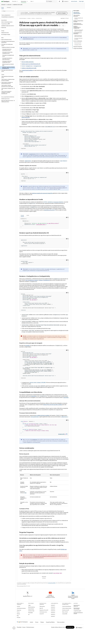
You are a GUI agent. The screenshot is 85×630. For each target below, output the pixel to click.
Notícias (18, 613)
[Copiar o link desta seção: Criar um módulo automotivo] (40, 76)
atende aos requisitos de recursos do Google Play (42, 193)
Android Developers (22, 18)
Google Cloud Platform (50, 622)
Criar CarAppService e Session (31, 280)
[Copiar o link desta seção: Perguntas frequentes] (35, 532)
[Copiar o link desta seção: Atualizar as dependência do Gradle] (44, 199)
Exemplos (9, 7)
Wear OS (41, 608)
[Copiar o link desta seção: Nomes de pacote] (30, 454)
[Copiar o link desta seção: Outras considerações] (35, 448)
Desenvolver (23, 1)
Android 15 (53, 608)
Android (18, 606)
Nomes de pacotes (26, 117)
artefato (53, 202)
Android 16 (53, 607)
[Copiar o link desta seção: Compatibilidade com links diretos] (43, 392)
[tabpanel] (44, 223)
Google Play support (77, 610)
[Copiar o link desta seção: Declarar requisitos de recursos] (37, 165)
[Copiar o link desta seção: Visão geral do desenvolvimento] (41, 55)
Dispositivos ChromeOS (44, 610)
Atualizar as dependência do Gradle (29, 68)
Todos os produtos (60, 622)
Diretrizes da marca (30, 627)
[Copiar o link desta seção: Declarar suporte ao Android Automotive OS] (50, 233)
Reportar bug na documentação (77, 608)
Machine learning (31, 607)
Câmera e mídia (31, 610)
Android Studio (74, 1)
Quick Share (65, 397)
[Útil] (66, 18)
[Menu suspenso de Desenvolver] (27, 1)
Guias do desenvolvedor (66, 608)
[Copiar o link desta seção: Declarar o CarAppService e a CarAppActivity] (51, 276)
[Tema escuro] (66, 130)
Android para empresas (21, 608)
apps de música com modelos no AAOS (57, 187)
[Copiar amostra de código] (68, 130)
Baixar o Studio (65, 611)
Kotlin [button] (28, 215)
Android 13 (53, 612)
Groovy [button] (22, 215)
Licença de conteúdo (51, 582)
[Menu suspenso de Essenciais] (18, 1)
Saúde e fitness (31, 608)
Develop (3, 4)
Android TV (42, 613)
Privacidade (30, 612)
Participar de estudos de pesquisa (78, 613)
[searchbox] (7, 11)
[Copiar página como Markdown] (63, 25)
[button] (7, 27)
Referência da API (65, 610)
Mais (32, 1)
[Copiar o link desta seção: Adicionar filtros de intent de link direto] (41, 401)
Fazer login (81, 1)
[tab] (22, 215)
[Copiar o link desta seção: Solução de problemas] (35, 563)
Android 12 (53, 614)
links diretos (33, 396)
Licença (23, 627)
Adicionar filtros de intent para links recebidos (52, 404)
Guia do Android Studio (66, 606)
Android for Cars (17, 4)
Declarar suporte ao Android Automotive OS (31, 64)
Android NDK (64, 613)
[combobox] (51, 1)
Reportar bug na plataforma (77, 606)
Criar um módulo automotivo (28, 61)
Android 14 (53, 610)
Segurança (19, 610)
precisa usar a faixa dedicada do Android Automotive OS (45, 556)
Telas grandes (42, 606)
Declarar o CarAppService (44, 280)
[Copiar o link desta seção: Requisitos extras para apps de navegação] (43, 343)
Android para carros (43, 611)
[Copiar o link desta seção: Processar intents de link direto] (37, 413)
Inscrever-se (70, 627)
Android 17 (53, 605)
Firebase (42, 622)
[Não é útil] (68, 18)
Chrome (36, 622)
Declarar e (31, 66)
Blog (18, 615)
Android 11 (53, 616)
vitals (25, 492)
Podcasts (18, 617)
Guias (2, 7)
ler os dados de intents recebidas (42, 415)
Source (18, 611)
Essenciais (14, 1)
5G (28, 614)
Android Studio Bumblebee (27, 70)
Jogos (29, 605)
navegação (27, 345)
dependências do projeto (49, 210)
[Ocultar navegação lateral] (14, 628)
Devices (9, 4)
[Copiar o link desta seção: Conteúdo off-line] (30, 508)
